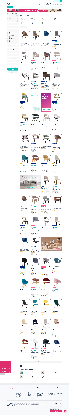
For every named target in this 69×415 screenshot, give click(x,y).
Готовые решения (39, 395)
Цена (10, 27)
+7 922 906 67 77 (57, 403)
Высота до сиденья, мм (13, 58)
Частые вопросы (30, 393)
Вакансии (58, 392)
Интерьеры (50, 392)
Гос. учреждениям (40, 389)
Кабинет (53, 4)
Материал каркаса (12, 49)
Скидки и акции (9, 388)
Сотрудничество (39, 388)
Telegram (47, 4)
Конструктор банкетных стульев (20, 388)
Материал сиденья (12, 46)
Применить (13, 69)
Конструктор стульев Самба (20, 392)
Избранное (57, 4)
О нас (58, 388)
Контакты (16, 0)
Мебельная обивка (18, 396)
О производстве (59, 393)
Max (50, 4)
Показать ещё (41, 361)
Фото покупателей (51, 393)
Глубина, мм (11, 61)
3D (61, 0)
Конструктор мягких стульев (20, 389)
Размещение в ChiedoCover (41, 392)
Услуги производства (40, 393)
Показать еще (57, 23)
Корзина (61, 4)
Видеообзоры (50, 389)
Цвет (10, 30)
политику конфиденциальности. (55, 409)
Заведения (17, 7)
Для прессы (39, 396)
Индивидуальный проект (19, 397)
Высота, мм (11, 52)
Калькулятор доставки (31, 389)
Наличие (10, 24)
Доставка (22, 0)
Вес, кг (10, 64)
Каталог (10, 7)
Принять (56, 411)
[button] (13, 4)
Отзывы (49, 388)
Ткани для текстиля (18, 395)
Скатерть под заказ (18, 393)
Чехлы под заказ (18, 394)
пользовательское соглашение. (39, 405)
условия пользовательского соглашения (54, 408)
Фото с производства (51, 394)
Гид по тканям (30, 396)
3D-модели (39, 397)
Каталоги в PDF (30, 394)
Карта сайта (29, 395)
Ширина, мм (11, 55)
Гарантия (29, 392)
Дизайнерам (56, 0)
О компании (11, 0)
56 (30, 365)
